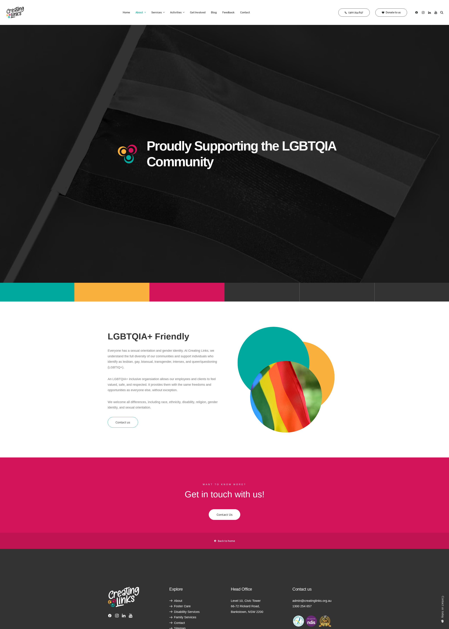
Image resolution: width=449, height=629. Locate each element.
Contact (245, 12)
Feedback (228, 12)
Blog (214, 12)
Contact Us (224, 515)
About (139, 12)
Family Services (185, 617)
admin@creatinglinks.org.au (311, 601)
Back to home (226, 541)
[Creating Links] (15, 12)
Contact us (123, 422)
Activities (176, 12)
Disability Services (187, 612)
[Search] (441, 12)
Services (156, 12)
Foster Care (182, 606)
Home (126, 12)
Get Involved (197, 12)
